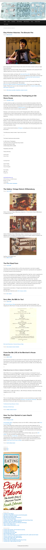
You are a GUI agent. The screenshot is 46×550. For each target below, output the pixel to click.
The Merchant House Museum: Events (11, 404)
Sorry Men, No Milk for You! (13, 299)
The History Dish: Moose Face (9, 530)
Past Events (6, 24)
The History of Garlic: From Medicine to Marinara (12, 521)
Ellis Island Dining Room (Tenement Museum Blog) (13, 344)
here (26, 78)
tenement (17, 346)
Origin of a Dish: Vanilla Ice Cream (9, 538)
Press (32, 21)
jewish (14, 90)
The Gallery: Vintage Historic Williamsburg (19, 189)
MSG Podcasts (26, 21)
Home (5, 21)
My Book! (13, 21)
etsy (12, 90)
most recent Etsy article (25, 74)
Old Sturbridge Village (7, 422)
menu (8, 346)
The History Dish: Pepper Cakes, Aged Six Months (12, 537)
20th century (9, 90)
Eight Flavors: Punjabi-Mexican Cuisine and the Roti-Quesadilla (15, 515)
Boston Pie (12, 87)
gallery (8, 257)
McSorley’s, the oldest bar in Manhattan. (29, 399)
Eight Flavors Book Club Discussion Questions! (12, 517)
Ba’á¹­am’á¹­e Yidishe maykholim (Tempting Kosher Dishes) (14, 84)
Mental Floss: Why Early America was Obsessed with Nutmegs (15, 522)
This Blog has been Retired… (8, 513)
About (9, 21)
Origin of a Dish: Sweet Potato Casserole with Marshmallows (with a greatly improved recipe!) (20, 534)
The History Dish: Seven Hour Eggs (10, 532)
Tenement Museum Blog (10, 304)
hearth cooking (9, 442)
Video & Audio (37, 21)
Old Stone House (21, 107)
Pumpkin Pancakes (34, 85)
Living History (18, 90)
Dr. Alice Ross (15, 435)
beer (7, 293)
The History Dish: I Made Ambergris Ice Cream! (12, 541)
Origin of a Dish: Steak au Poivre (9, 523)
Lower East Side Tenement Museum (33, 77)
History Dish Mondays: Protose (9, 533)
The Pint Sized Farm (10, 263)
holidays (8, 409)
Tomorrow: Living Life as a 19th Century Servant (12, 536)
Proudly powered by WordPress (23, 545)
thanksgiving (15, 183)
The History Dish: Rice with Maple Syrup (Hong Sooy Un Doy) (14, 539)
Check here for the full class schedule (14, 440)
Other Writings (19, 21)
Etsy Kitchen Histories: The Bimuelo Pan (18, 32)
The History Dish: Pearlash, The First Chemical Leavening (14, 529)
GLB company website (21, 290)
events (8, 183)
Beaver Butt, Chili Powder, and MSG (10, 516)
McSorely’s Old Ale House (8, 406)
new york (25, 90)
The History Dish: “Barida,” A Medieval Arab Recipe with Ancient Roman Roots (18, 520)
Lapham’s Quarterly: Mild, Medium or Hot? (11, 525)
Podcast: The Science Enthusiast (9, 518)
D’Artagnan (20, 128)
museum (22, 90)
